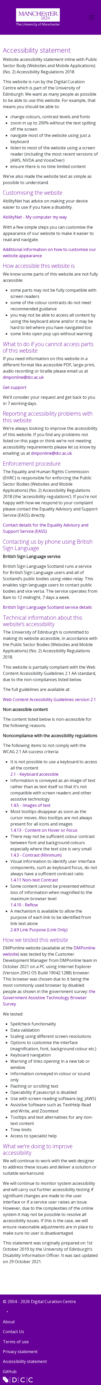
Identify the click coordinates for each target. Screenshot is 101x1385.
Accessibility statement (25, 1361)
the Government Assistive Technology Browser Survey (49, 998)
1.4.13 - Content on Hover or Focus (43, 830)
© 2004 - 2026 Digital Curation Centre (39, 1302)
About (9, 1322)
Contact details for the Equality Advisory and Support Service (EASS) (45, 528)
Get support (14, 387)
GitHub (10, 1372)
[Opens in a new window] (38, 17)
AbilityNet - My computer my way (35, 217)
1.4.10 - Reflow (24, 905)
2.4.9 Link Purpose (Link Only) (39, 930)
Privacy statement (20, 1351)
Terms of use (16, 1342)
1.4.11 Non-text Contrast (34, 880)
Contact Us (13, 1331)
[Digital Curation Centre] (18, 1379)
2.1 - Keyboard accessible (34, 774)
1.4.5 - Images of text (30, 805)
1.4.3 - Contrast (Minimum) (36, 855)
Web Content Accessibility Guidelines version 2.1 (49, 699)
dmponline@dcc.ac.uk (23, 377)
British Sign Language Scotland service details (47, 607)
